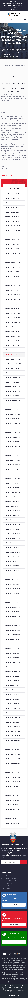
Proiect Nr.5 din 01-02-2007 (11, 805)
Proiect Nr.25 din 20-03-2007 (12, 713)
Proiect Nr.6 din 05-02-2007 (12, 800)
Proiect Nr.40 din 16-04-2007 (12, 644)
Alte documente (20, 49)
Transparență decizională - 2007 (9, 56)
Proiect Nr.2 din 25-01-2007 (11, 818)
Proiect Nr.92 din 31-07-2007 (12, 409)
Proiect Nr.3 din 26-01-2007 (11, 814)
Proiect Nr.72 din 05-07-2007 (12, 501)
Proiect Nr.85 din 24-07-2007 (12, 442)
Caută (23, 862)
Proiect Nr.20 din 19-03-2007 (12, 736)
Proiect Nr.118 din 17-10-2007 (12, 290)
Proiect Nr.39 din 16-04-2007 (12, 648)
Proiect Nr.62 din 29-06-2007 (12, 547)
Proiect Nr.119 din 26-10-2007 (12, 285)
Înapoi (11, 175)
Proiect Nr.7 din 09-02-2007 (12, 795)
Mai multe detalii (14, 904)
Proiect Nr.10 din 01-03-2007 (12, 782)
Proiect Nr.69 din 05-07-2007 (12, 515)
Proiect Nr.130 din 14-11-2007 (12, 235)
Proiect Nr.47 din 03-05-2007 (12, 616)
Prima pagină (4, 49)
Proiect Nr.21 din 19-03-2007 (12, 731)
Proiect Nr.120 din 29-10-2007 (12, 281)
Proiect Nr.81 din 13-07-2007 (12, 460)
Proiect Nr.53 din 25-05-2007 (12, 589)
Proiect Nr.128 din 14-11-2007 (12, 244)
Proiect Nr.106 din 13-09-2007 (12, 345)
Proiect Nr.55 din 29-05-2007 (12, 579)
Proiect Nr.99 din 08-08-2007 (12, 377)
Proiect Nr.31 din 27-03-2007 (12, 685)
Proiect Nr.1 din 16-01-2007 (11, 823)
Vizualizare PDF (5, 175)
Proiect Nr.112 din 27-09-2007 (12, 317)
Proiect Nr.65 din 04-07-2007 (12, 533)
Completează (14, 924)
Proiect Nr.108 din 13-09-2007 (12, 331)
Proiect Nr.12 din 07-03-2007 (12, 772)
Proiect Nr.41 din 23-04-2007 (12, 639)
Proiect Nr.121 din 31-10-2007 (12, 276)
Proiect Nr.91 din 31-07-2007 (12, 414)
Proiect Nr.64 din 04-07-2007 (12, 538)
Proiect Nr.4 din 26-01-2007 (11, 809)
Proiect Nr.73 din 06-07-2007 (12, 497)
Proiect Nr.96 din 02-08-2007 (12, 391)
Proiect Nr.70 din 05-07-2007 (12, 510)
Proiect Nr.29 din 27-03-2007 (12, 694)
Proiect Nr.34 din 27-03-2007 (12, 671)
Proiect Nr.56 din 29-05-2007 (12, 575)
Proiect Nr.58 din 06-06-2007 (12, 566)
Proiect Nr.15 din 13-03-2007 (12, 759)
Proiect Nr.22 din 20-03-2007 (12, 726)
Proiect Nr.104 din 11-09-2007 (12, 354)
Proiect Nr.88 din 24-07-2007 (12, 428)
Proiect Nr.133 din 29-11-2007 (12, 221)
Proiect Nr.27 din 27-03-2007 (12, 703)
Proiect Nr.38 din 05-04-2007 (12, 653)
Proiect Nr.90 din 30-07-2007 (12, 419)
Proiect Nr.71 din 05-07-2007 (12, 506)
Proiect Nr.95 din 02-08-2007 (12, 396)
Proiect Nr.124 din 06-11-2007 (12, 262)
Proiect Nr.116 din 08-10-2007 (12, 299)
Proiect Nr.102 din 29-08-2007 (12, 363)
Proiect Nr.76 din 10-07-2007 (12, 483)
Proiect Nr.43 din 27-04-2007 (12, 630)
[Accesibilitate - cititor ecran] (11, 19)
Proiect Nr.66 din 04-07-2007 (12, 529)
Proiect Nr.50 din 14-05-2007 (12, 602)
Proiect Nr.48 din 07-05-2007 (12, 612)
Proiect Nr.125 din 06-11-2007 (12, 258)
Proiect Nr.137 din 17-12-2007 (12, 207)
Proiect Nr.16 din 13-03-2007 (12, 754)
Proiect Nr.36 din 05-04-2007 (12, 662)
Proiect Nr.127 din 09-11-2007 (12, 249)
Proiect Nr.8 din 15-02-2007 (11, 791)
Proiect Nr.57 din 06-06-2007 (12, 570)
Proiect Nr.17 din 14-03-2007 (12, 749)
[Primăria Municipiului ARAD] (14, 14)
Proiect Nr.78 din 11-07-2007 (12, 474)
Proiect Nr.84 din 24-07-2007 (12, 446)
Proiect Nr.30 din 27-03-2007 (12, 690)
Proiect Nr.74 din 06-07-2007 (12, 492)
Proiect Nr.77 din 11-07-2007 (12, 478)
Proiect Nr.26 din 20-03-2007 (12, 708)
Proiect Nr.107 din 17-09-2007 (12, 340)
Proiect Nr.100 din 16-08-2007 (12, 373)
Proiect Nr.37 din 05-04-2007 (12, 657)
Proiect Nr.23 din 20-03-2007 (12, 722)
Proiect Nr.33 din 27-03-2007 (12, 676)
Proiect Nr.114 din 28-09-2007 (12, 308)
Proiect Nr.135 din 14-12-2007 (12, 216)
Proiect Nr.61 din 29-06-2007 (12, 552)
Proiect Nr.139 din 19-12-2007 (12, 198)
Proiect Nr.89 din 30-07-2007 (12, 423)
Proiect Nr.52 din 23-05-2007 (12, 593)
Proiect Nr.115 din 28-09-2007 (12, 304)
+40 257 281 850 (13, 1)
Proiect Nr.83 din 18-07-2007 (12, 451)
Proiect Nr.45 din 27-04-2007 (12, 621)
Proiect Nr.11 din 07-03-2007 (12, 777)
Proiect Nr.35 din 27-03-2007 (12, 667)
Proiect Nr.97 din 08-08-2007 (12, 386)
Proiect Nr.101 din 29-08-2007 (12, 368)
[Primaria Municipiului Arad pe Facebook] (11, 9)
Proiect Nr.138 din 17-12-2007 (12, 203)
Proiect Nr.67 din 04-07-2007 (12, 524)
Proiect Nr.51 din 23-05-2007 (12, 598)
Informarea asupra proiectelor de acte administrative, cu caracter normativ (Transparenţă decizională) (11, 52)
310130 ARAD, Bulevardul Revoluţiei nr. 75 (16, 848)
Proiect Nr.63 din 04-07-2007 (12, 543)
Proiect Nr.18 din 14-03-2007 (12, 745)
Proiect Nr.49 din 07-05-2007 (12, 607)
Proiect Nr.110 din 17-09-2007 (12, 327)
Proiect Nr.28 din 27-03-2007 (12, 699)
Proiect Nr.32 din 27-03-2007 (12, 680)
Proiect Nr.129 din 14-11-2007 (12, 239)
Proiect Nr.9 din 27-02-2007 (12, 786)
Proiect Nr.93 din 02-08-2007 (12, 405)
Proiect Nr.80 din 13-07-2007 (12, 465)
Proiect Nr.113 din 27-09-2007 (12, 313)
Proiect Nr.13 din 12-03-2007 (12, 768)
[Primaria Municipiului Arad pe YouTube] (14, 9)
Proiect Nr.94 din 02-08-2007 (12, 400)
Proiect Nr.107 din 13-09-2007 (12, 336)
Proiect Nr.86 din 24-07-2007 (12, 437)
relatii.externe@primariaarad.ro (13, 855)
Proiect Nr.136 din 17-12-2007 (12, 212)
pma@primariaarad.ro (10, 854)
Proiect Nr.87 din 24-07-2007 (12, 432)
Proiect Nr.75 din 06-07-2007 (12, 487)
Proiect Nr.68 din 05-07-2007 (12, 520)
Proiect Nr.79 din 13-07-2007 (12, 469)
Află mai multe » (13, 991)
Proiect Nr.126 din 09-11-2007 (12, 253)
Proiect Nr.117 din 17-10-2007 (12, 294)
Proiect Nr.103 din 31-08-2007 (12, 359)
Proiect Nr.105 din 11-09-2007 (12, 350)
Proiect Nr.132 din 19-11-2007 (12, 226)
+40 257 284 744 (7, 852)
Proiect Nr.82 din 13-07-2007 (12, 455)
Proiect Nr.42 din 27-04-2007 (12, 635)
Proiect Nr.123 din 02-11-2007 (12, 267)
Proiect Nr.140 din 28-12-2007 (12, 193)
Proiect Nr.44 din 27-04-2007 (12, 625)
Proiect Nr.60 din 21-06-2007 (12, 556)
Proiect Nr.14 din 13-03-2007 (12, 763)
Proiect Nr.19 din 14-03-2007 (12, 740)
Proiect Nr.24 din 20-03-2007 (12, 717)
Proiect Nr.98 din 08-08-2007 (12, 382)
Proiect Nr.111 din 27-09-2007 (12, 322)
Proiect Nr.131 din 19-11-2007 (12, 230)
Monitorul (11, 49)
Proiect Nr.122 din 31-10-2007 (12, 272)
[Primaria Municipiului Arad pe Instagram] (16, 9)
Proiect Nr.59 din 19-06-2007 (12, 561)
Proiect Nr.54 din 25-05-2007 (12, 584)
